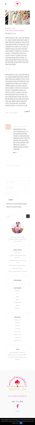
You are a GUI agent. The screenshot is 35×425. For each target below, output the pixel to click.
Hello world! (17, 252)
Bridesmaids (16, 352)
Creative (21, 352)
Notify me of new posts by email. (14, 207)
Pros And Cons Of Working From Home (17, 271)
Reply (14, 152)
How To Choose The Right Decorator (17, 265)
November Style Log (17, 268)
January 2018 (17, 319)
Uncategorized (17, 302)
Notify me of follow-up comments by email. (17, 204)
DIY (17, 293)
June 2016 (17, 322)
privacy (17, 411)
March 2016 (17, 331)
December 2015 (17, 340)
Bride (11, 352)
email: (10, 396)
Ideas (17, 299)
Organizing (20, 357)
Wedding (21, 30)
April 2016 (17, 328)
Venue (15, 112)
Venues (17, 30)
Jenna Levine (15, 124)
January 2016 (17, 337)
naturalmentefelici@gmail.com (19, 396)
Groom (11, 112)
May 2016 (17, 325)
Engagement (11, 354)
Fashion (16, 354)
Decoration (10, 30)
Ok (21, 423)
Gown (6, 112)
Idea (16, 357)
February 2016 (17, 334)
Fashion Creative (23, 354)
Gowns (17, 296)
